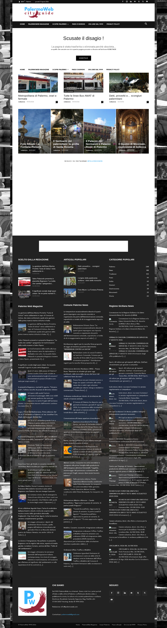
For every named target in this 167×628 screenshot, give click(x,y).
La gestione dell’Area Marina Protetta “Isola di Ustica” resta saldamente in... (43, 268)
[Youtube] (147, 1)
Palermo (112, 91)
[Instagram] (127, 1)
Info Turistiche (23, 91)
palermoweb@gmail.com (70, 614)
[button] (146, 24)
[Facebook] (123, 1)
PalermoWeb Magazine (38, 24)
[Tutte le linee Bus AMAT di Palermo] (83, 83)
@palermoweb (95, 161)
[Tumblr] (139, 1)
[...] (49, 334)
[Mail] (135, 1)
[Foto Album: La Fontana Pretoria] (70, 293)
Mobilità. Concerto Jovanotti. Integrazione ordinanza (83, 528)
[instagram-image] (30, 182)
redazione (21, 101)
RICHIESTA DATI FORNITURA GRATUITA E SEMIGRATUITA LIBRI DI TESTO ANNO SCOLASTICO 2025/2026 (128, 493)
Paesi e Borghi (78, 24)
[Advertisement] (104, 12)
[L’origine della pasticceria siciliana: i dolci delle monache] (70, 281)
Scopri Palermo (59, 24)
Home (22, 24)
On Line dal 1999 (95, 24)
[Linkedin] (131, 1)
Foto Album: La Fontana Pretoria (90, 290)
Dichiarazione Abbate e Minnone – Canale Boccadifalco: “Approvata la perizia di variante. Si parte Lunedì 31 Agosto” (82, 503)
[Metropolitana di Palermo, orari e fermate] (38, 83)
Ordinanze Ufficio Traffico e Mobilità (77, 550)
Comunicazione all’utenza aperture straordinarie (82, 418)
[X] (143, 1)
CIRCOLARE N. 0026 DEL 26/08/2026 (123, 546)
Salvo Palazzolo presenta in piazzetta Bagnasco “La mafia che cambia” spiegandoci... (43, 281)
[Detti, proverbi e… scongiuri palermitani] (129, 83)
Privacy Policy (113, 24)
